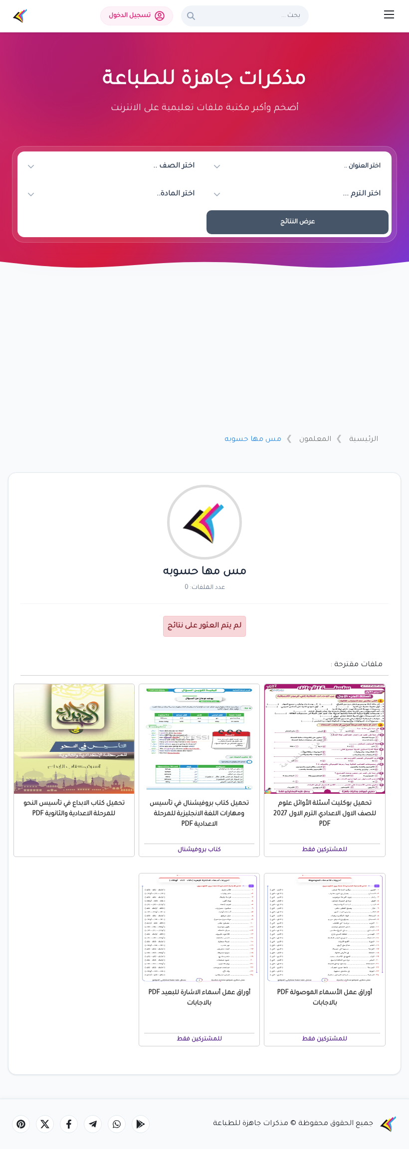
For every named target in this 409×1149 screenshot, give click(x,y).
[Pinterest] (21, 1124)
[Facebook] (69, 1124)
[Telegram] (93, 1124)
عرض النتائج (297, 222)
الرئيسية (363, 440)
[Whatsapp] (117, 1124)
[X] (45, 1124)
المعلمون (315, 440)
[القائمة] (389, 14)
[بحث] (191, 16)
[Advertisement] (204, 352)
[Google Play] (141, 1124)
